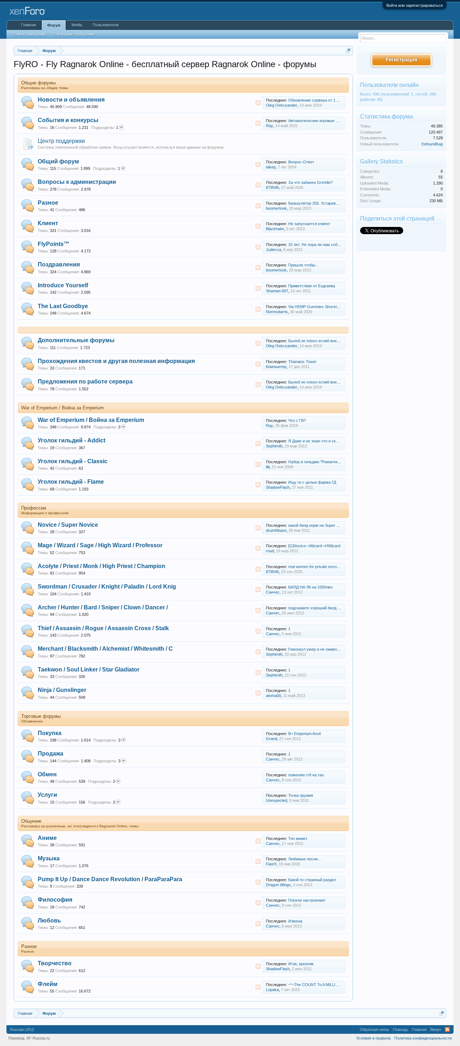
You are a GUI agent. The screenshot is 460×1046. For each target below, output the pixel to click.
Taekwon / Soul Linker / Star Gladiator (88, 669)
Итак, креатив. (301, 964)
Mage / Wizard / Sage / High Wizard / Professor (100, 545)
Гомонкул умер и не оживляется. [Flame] (325, 649)
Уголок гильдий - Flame (71, 482)
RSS (258, 102)
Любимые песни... (304, 859)
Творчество (55, 963)
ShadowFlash (278, 487)
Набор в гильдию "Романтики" (315, 462)
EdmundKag (432, 144)
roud (270, 551)
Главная (28, 25)
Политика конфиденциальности (423, 1038)
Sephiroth (274, 446)
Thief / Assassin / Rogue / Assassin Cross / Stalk (103, 628)
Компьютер (276, 366)
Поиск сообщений (29, 34)
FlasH (271, 864)
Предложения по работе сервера (85, 381)
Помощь (400, 1029)
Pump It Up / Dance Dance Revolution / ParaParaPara (110, 879)
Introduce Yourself (63, 285)
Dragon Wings (278, 885)
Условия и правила (373, 1038)
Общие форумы (38, 82)
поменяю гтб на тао (306, 775)
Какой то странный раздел (312, 880)
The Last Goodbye (63, 306)
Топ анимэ (297, 838)
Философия (55, 900)
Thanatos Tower (302, 361)
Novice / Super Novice (68, 525)
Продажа (50, 753)
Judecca (273, 249)
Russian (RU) (22, 1029)
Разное (48, 203)
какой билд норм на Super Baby (316, 525)
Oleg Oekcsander (281, 105)
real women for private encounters (318, 566)
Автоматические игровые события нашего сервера (335, 120)
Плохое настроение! (306, 900)
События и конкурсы (68, 120)
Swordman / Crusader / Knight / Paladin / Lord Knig (107, 587)
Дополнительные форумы (76, 340)
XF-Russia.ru (38, 1038)
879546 (272, 187)
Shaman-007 (277, 291)
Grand (271, 738)
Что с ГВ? (297, 420)
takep (271, 167)
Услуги (47, 795)
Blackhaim (275, 229)
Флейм (48, 984)
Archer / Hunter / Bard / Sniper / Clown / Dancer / (103, 607)
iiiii (268, 467)
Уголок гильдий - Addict (71, 440)
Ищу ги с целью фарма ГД (312, 482)
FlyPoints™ (53, 244)
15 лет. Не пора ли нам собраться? (320, 244)
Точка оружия (300, 795)
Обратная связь (374, 1029)
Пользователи (106, 25)
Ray (269, 126)
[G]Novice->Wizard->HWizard (314, 546)
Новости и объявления (71, 100)
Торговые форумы (41, 716)
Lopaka (272, 989)
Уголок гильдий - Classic (72, 461)
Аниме (47, 838)
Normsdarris (277, 312)
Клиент (48, 223)
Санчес (273, 592)
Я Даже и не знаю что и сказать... (318, 441)
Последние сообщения (74, 34)
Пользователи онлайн (389, 85)
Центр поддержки (61, 141)
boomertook (276, 208)
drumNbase (276, 530)
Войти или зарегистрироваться (414, 5)
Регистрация (401, 60)
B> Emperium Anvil (304, 733)
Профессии (33, 508)
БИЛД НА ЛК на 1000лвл (310, 587)
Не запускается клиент (309, 224)
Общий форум (58, 161)
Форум (53, 25)
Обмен (47, 774)
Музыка (49, 858)
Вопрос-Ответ (301, 162)
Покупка (49, 733)
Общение (31, 821)
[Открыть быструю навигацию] (348, 50)
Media (77, 25)
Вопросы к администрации (77, 182)
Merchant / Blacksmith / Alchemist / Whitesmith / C (105, 649)
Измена (295, 921)
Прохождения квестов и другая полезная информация (116, 361)
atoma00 (273, 695)
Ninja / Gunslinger (62, 690)
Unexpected (276, 800)
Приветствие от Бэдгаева (311, 286)
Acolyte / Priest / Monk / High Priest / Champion (101, 566)
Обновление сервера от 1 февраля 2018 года (329, 100)
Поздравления (59, 264)
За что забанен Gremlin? (310, 182)
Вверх (435, 1029)
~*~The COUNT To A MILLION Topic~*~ (323, 984)
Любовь (49, 920)
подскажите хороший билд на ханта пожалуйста (332, 608)
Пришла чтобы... (303, 265)
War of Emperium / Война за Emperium (62, 407)
